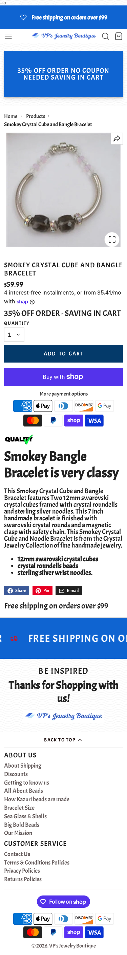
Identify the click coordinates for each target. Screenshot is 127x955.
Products (35, 116)
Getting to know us (26, 783)
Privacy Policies (22, 871)
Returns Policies (23, 879)
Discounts (16, 774)
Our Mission (18, 833)
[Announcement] (63, 17)
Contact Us (17, 854)
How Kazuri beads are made (36, 800)
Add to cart (63, 353)
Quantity (17, 323)
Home (10, 116)
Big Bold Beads (21, 825)
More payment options (64, 394)
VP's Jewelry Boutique (72, 945)
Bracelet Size (19, 808)
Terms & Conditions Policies (36, 863)
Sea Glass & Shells (25, 817)
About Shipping (22, 766)
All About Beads (23, 791)
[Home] (64, 36)
